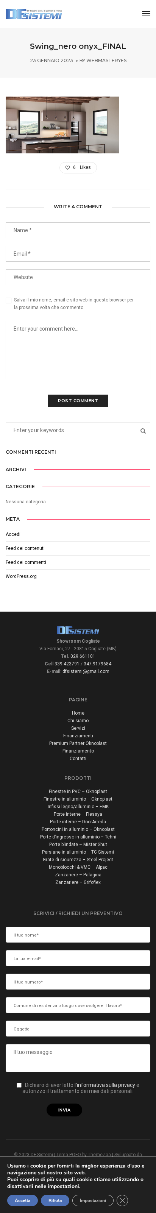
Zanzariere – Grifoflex (78, 882)
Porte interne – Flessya (78, 814)
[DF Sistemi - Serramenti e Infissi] (34, 13)
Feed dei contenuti (25, 548)
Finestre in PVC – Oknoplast (78, 791)
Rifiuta (55, 1200)
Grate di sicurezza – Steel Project (78, 859)
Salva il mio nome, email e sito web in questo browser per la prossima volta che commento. (74, 303)
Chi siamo (78, 720)
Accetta (22, 1200)
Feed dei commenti (26, 562)
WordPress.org (21, 576)
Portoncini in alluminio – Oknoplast (78, 829)
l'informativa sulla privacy (105, 1085)
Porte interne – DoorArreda (78, 821)
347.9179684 (97, 664)
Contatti (78, 758)
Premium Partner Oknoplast (78, 743)
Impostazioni (93, 1200)
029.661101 (82, 656)
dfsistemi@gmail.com (85, 671)
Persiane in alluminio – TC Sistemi (78, 852)
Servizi (78, 728)
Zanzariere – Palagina (78, 874)
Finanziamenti (78, 735)
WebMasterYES (106, 60)
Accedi (13, 534)
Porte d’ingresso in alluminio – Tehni (78, 837)
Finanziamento (78, 751)
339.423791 (67, 664)
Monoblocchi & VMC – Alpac (78, 867)
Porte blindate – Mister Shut (78, 844)
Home (78, 713)
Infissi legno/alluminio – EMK (78, 806)
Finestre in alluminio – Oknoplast (78, 799)
